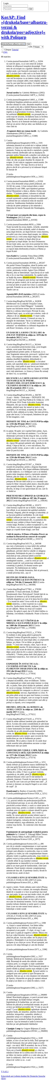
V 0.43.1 (5, 1071)
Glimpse (7, 50)
